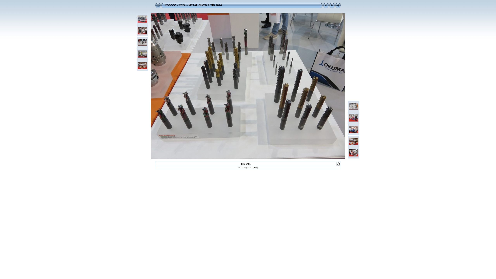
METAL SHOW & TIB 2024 (205, 5)
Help (256, 167)
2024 (182, 5)
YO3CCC (170, 5)
